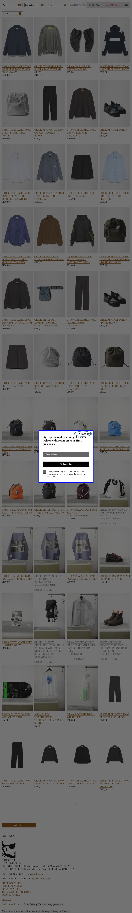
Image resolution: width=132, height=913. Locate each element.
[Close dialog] (83, 433)
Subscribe (66, 464)
